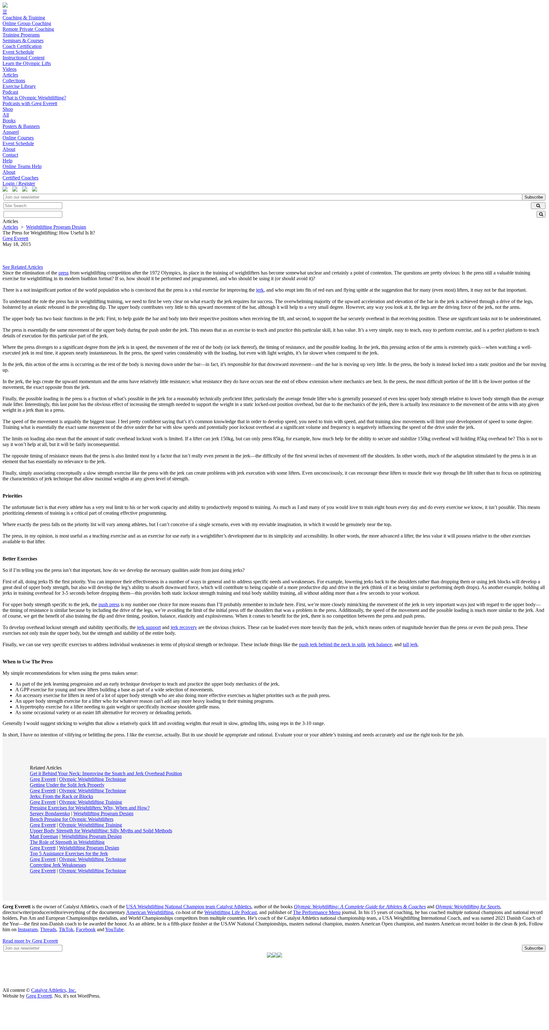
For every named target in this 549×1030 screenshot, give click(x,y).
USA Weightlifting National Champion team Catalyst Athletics (188, 906)
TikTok (66, 929)
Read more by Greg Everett (30, 941)
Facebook (86, 929)
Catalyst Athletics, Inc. (53, 990)
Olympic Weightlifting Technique (92, 779)
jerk (260, 290)
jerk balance (380, 644)
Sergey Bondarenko (50, 813)
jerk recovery (184, 627)
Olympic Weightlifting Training (90, 802)
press (63, 272)
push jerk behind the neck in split (332, 644)
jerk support (149, 627)
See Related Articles (23, 267)
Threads (48, 929)
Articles (10, 227)
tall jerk (410, 644)
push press (108, 604)
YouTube (114, 929)
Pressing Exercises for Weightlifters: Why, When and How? (90, 807)
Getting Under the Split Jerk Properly (67, 785)
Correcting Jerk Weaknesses (58, 865)
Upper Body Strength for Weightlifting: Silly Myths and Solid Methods (101, 830)
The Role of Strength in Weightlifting (67, 842)
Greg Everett (43, 779)
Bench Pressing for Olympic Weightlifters (71, 819)
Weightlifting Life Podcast (230, 912)
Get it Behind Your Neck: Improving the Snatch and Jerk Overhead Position (106, 773)
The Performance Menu (317, 912)
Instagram (27, 929)
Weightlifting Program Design (56, 227)
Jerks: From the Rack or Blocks (61, 796)
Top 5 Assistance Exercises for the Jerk (69, 853)
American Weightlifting (149, 912)
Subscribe (534, 197)
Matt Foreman (44, 836)
